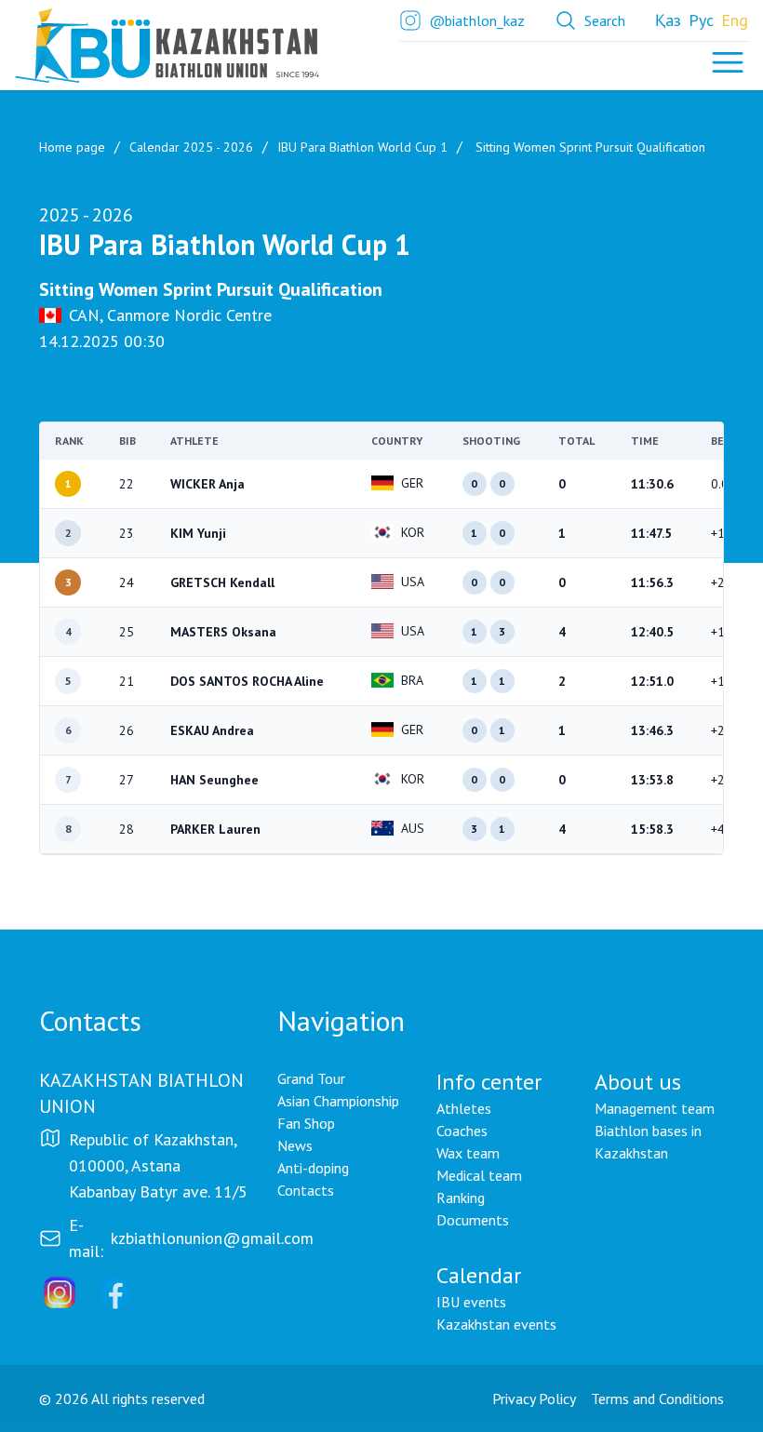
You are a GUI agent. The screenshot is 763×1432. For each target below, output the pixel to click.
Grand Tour (311, 1078)
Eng (734, 20)
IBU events (471, 1301)
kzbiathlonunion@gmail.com (212, 1238)
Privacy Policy (534, 1398)
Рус (701, 20)
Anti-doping (313, 1167)
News (295, 1145)
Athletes (463, 1108)
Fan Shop (306, 1123)
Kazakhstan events (496, 1324)
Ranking (460, 1197)
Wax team (468, 1153)
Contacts (305, 1190)
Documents (472, 1220)
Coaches (462, 1130)
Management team (655, 1108)
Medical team (479, 1175)
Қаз (668, 20)
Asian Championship (338, 1100)
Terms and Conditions (657, 1398)
